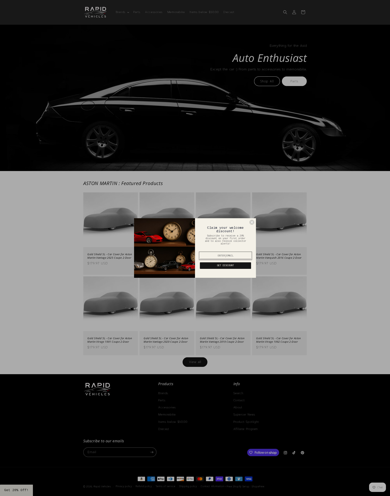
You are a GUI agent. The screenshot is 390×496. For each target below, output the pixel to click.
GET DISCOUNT (225, 265)
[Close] (251, 222)
